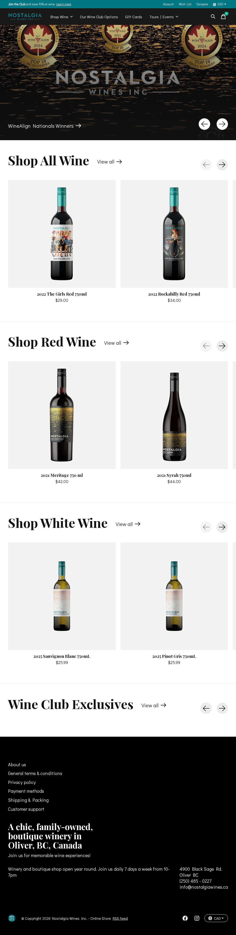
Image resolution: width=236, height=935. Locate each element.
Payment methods (26, 791)
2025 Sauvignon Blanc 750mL (61, 656)
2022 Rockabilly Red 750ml (174, 294)
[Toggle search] (213, 16)
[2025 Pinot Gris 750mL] (174, 596)
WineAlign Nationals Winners (41, 125)
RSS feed (120, 918)
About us (17, 764)
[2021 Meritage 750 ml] (62, 415)
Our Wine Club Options (99, 16)
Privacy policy (22, 782)
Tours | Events (161, 16)
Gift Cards (133, 16)
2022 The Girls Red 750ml (62, 294)
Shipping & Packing (28, 800)
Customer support (26, 809)
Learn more (63, 4)
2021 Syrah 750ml (174, 475)
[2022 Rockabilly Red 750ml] (174, 234)
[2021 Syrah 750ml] (174, 415)
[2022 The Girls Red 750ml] (62, 234)
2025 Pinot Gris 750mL (174, 656)
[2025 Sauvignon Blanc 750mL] (62, 596)
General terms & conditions (35, 773)
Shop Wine (59, 16)
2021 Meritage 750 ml (62, 475)
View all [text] (109, 162)
